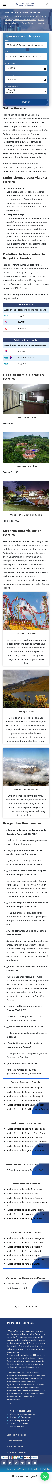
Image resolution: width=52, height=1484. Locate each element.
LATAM (21, 323)
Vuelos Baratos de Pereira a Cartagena (25, 1239)
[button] (44, 1476)
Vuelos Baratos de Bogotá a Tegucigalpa (26, 1129)
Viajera (10, 90)
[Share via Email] (36, 1307)
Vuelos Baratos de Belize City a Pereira (25, 1210)
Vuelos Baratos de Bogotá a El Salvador (25, 1147)
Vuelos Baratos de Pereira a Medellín (24, 1247)
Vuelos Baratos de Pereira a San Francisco (27, 1260)
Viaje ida (35, 36)
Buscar (26, 104)
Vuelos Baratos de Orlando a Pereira (24, 1199)
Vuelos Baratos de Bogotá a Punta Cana (26, 1134)
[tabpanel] (26, 1380)
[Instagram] (16, 1463)
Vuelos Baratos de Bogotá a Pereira (24, 1194)
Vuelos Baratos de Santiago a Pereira (24, 1219)
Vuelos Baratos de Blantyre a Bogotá (24, 1093)
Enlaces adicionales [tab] (16, 1453)
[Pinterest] (22, 1463)
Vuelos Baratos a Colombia (24, 19)
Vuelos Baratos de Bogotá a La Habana (25, 1151)
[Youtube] (34, 1463)
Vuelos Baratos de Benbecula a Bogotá (25, 1105)
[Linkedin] (28, 1463)
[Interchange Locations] (27, 49)
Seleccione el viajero (12, 86)
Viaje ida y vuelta (17, 36)
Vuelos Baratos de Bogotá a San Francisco (27, 1142)
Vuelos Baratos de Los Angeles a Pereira (26, 1215)
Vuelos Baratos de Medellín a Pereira (24, 1190)
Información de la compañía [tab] (20, 1324)
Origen (7, 40)
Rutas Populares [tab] (14, 1442)
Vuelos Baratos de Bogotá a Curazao (24, 1138)
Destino (7, 52)
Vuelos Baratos (18, 16)
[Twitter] (10, 1463)
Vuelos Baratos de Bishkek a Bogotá (24, 1101)
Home (7, 16)
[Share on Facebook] (26, 1307)
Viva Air (22, 316)
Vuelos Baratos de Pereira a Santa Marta (26, 1243)
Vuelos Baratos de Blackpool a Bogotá (25, 1097)
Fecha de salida (10, 63)
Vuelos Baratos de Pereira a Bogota (24, 1256)
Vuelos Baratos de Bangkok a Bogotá (24, 1088)
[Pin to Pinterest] (33, 1307)
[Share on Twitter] (30, 1307)
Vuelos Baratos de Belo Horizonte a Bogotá (27, 1110)
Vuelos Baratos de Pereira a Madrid (24, 1252)
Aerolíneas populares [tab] (17, 1447)
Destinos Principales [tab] (16, 1436)
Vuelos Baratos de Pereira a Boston (23, 1264)
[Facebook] (3, 1463)
